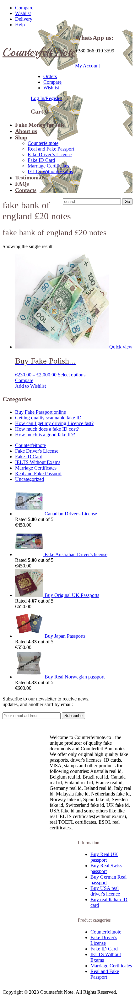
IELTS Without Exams (50, 171)
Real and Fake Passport (51, 149)
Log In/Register (46, 98)
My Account (87, 65)
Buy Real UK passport (104, 857)
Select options (71, 374)
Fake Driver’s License (50, 154)
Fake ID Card (41, 160)
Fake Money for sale (40, 125)
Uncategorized (29, 479)
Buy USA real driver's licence (105, 891)
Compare (24, 7)
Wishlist (23, 13)
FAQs (22, 184)
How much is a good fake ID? (45, 434)
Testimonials (30, 177)
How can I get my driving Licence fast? (54, 423)
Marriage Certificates (48, 165)
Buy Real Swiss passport (106, 868)
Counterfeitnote (43, 143)
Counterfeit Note (39, 52)
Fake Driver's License (36, 451)
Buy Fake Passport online (40, 412)
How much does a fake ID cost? (47, 429)
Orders (50, 76)
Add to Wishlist (30, 386)
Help (20, 24)
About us (26, 131)
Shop (21, 137)
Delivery (23, 19)
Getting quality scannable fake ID (48, 417)
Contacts (25, 190)
